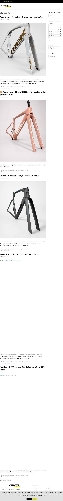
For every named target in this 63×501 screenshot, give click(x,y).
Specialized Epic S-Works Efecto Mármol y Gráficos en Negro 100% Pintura (22, 368)
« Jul (49, 40)
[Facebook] (54, 1)
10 (5, 480)
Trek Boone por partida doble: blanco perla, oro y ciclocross (19, 254)
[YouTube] (56, 1)
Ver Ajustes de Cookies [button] (40, 495)
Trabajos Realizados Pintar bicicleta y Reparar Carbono (17, 86)
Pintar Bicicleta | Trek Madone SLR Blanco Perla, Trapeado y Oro (21, 17)
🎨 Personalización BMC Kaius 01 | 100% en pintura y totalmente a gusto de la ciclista (23, 93)
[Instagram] (58, 1)
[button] (60, 6)
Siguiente (10, 480)
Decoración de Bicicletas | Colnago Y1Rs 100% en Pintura (19, 175)
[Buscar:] (55, 15)
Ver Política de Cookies (30, 495)
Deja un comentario (5, 88)
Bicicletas (3, 86)
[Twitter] (60, 1)
